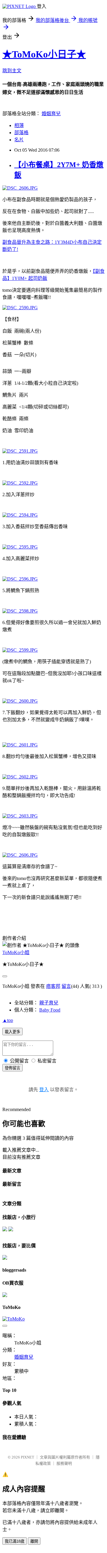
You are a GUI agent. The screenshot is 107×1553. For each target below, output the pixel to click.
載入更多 (12, 1032)
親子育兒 (48, 1002)
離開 (34, 1541)
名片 (19, 139)
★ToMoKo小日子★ (44, 54)
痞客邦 (53, 986)
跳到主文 (11, 70)
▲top (7, 1020)
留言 (66, 986)
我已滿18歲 (14, 1541)
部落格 (21, 132)
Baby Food (49, 1009)
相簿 (19, 125)
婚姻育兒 (51, 113)
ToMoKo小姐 (15, 952)
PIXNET (27, 1457)
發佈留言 (12, 1068)
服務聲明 (64, 1463)
